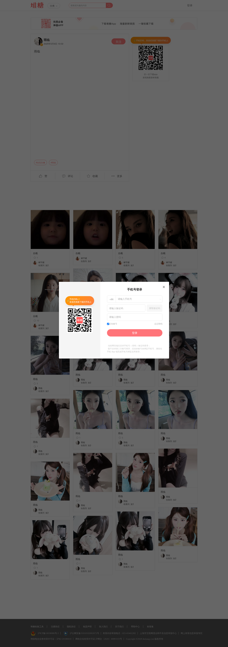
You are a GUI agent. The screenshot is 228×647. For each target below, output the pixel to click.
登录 (134, 333)
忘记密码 (158, 324)
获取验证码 (154, 308)
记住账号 (113, 324)
